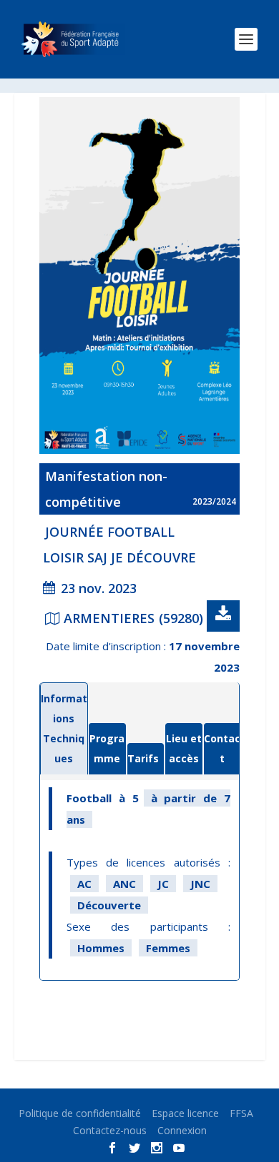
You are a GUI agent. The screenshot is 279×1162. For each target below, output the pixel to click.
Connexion (182, 1130)
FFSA (241, 1113)
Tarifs (143, 758)
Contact (222, 748)
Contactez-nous (110, 1130)
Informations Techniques (64, 728)
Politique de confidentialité (80, 1113)
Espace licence (185, 1113)
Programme (106, 748)
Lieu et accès (184, 748)
